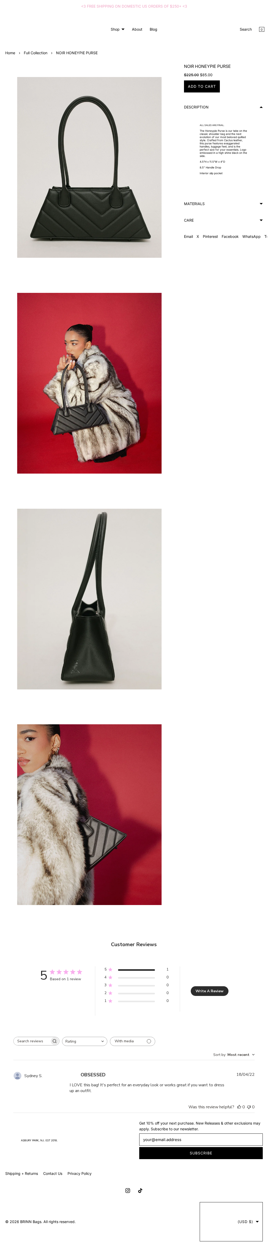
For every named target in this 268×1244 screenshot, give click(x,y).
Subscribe (198, 1153)
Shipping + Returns (21, 1173)
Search (242, 29)
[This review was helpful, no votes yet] (235, 1094)
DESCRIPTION (193, 107)
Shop (113, 29)
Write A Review (208, 978)
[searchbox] (31, 1028)
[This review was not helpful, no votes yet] (245, 1094)
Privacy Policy (80, 1173)
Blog (151, 29)
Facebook (227, 236)
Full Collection (35, 53)
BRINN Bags (30, 1221)
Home (10, 53)
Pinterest (207, 236)
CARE (186, 220)
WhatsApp (249, 236)
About (135, 29)
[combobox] (84, 1028)
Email (185, 236)
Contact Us (52, 1173)
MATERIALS (191, 203)
